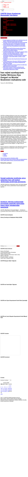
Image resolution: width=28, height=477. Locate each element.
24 (1, 391)
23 (11, 389)
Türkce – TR (6, 7)
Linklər (4, 32)
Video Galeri (6, 34)
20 (6, 389)
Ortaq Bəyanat (9, 29)
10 (1, 388)
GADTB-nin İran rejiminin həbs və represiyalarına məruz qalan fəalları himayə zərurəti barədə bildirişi (14, 160)
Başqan (5, 26)
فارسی (4, 5)
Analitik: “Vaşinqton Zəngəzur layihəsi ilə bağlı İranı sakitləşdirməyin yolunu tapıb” (15, 65)
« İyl (1, 394)
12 (4, 388)
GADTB (5, 22)
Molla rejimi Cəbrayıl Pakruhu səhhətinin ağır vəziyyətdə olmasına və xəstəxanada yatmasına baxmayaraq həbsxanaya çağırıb (14, 68)
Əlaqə (4, 33)
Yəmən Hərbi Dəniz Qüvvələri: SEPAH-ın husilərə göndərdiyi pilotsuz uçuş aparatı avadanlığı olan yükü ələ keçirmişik (14, 62)
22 (9, 389)
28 (8, 391)
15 (9, 388)
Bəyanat (5, 28)
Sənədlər (5, 27)
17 (1, 389)
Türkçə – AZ (6, 4)
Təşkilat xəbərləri (10, 20)
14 (8, 388)
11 (3, 388)
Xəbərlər (5, 19)
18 (3, 389)
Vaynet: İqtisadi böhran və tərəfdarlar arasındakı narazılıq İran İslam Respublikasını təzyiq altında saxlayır (14, 46)
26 (4, 391)
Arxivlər (2, 380)
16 (11, 388)
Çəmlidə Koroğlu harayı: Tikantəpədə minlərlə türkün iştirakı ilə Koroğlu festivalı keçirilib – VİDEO (15, 52)
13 (6, 388)
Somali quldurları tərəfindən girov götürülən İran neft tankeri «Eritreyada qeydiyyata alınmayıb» (15, 41)
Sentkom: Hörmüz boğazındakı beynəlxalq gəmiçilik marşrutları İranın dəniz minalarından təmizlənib (15, 43)
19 (4, 389)
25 (3, 391)
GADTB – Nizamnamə (11, 23)
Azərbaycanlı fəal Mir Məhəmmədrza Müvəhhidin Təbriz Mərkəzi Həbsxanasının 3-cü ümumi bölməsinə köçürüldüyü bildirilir (14, 49)
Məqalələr (5, 21)
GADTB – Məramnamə (11, 25)
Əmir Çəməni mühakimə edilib (9, 158)
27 (6, 391)
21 (8, 389)
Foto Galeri (5, 35)
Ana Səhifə (5, 18)
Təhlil (4, 31)
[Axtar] (1, 1)
